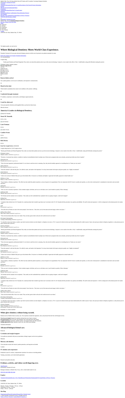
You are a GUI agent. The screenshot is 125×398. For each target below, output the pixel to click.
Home (2, 23)
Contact (20, 10)
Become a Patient (12, 16)
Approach (3, 3)
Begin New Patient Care (6, 55)
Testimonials (11, 7)
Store (6, 13)
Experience (3, 9)
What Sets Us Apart (15, 5)
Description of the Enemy (26, 5)
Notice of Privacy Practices (23, 15)
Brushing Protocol (16, 13)
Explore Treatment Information (19, 55)
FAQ (12, 15)
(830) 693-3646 (4, 16)
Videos (15, 7)
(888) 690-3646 (11, 372)
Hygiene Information (36, 5)
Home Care (9, 13)
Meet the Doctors (4, 7)
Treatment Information (6, 5)
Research (3, 11)
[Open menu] (1, 18)
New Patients (4, 14)
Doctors (2, 6)
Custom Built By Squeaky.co (20, 396)
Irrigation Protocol (25, 13)
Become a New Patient (6, 15)
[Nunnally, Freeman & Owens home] (8, 19)
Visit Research (4, 366)
